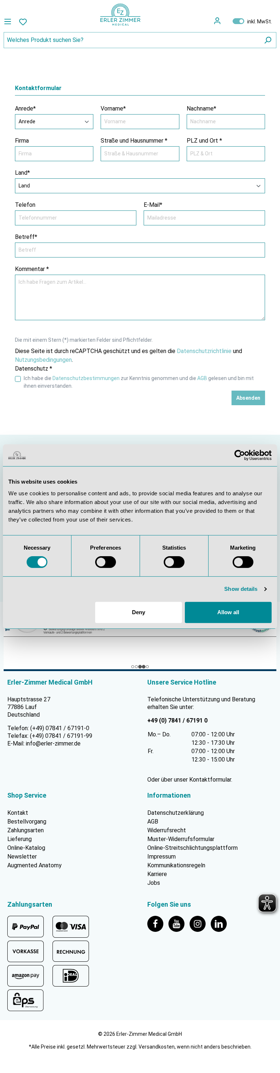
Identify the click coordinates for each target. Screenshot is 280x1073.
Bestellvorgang (26, 822)
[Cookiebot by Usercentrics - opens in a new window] (240, 455)
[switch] (105, 562)
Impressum (161, 857)
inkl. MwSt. (252, 21)
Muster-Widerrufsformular (180, 839)
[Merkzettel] (23, 22)
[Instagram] (200, 923)
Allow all (228, 612)
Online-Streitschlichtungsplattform (192, 848)
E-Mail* (153, 204)
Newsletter (22, 857)
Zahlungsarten (25, 830)
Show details (240, 589)
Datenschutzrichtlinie (204, 351)
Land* (22, 172)
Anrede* (25, 108)
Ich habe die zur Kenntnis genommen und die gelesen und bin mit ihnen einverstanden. (139, 382)
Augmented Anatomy (34, 865)
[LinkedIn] (220, 923)
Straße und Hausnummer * (134, 140)
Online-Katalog (26, 848)
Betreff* (26, 236)
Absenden (248, 398)
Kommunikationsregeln (176, 865)
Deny (138, 612)
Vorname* (113, 108)
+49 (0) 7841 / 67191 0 (177, 720)
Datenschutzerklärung (175, 813)
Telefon (25, 204)
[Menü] (9, 22)
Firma (22, 140)
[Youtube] (179, 923)
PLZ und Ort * (204, 140)
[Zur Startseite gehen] (120, 15)
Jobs (153, 883)
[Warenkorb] (226, 21)
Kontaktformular (210, 779)
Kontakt (17, 813)
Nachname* (201, 108)
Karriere (157, 874)
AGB (202, 378)
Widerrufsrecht (166, 830)
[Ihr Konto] (217, 21)
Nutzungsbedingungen (43, 359)
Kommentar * (32, 269)
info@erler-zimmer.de (53, 743)
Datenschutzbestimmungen (86, 378)
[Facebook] (157, 923)
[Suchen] (267, 40)
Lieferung (19, 839)
